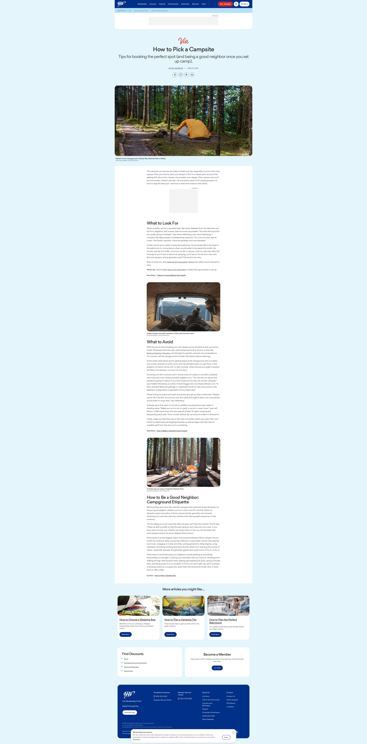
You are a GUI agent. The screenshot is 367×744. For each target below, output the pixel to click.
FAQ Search (231, 703)
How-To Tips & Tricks (141, 10)
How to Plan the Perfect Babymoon (223, 621)
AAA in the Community (211, 700)
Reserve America (154, 353)
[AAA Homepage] (122, 4)
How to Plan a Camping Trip (165, 576)
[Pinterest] (186, 74)
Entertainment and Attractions (135, 663)
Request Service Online (162, 700)
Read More (126, 634)
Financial (162, 4)
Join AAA (217, 668)
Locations (230, 707)
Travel (204, 4)
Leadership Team (208, 716)
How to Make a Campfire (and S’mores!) (172, 431)
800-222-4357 (161, 696)
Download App (129, 712)
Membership (142, 4)
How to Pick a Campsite (160, 10)
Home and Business (131, 667)
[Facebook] (175, 74)
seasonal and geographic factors (180, 262)
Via (130, 10)
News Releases (208, 719)
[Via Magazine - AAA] (183, 41)
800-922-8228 (186, 699)
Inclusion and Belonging (207, 704)
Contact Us (231, 696)
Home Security (173, 4)
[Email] (192, 74)
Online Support (232, 700)
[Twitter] (180, 74)
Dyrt (180, 353)
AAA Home (121, 10)
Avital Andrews (176, 68)
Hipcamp (166, 353)
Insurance (152, 4)
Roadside (227, 4)
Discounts (195, 4)
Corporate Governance (211, 712)
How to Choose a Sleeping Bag (137, 619)
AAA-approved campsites (174, 269)
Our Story (205, 696)
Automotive (185, 4)
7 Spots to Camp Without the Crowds (171, 275)
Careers (205, 709)
